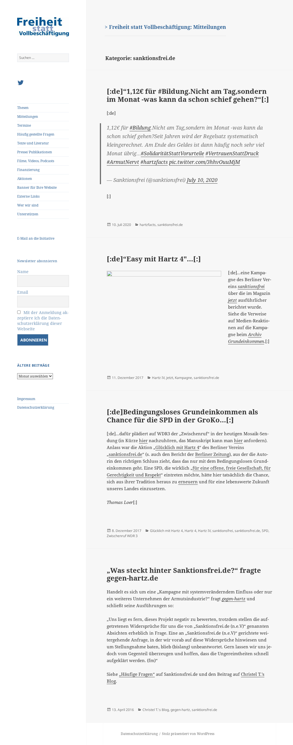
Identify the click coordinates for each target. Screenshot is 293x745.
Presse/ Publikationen (34, 152)
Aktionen (24, 178)
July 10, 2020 (202, 179)
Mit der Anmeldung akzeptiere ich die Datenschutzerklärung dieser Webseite (42, 320)
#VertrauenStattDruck (232, 153)
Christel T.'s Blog (155, 709)
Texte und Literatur (33, 143)
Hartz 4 (190, 530)
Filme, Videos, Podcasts (35, 160)
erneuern (188, 481)
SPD (265, 530)
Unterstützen (27, 214)
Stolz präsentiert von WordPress (188, 733)
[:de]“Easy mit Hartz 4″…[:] (154, 258)
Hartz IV (158, 377)
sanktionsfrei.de (170, 224)
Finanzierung (28, 169)
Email (22, 292)
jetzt (169, 377)
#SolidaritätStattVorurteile (172, 153)
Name (23, 271)
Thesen (23, 107)
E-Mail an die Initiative (35, 238)
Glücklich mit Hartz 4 (177, 447)
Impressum (26, 398)
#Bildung (140, 127)
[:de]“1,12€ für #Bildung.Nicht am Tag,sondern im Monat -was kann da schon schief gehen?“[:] (188, 95)
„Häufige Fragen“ (137, 674)
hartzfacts (148, 224)
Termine (24, 125)
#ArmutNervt (123, 161)
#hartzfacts (154, 161)
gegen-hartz (180, 709)
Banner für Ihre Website (37, 187)
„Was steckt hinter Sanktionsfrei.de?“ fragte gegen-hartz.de (184, 574)
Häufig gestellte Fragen (35, 134)
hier (143, 440)
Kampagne (183, 377)
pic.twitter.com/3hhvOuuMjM (204, 161)
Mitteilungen (27, 116)
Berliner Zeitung (212, 454)
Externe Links (28, 196)
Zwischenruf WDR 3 (122, 535)
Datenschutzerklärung (35, 407)
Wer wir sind (27, 205)
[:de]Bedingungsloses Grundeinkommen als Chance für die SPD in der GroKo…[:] (182, 415)
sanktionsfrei (222, 530)
